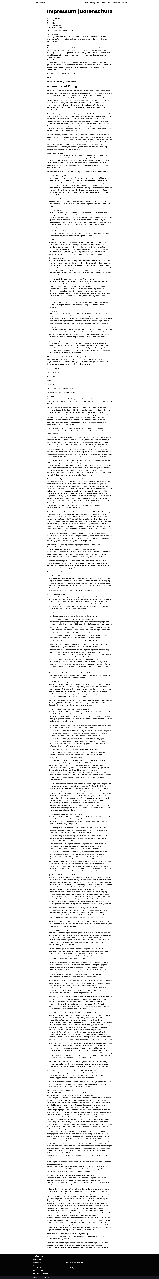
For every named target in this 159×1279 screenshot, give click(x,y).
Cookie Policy (69, 1268)
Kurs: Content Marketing (41, 1274)
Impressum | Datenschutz (74, 1262)
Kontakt (124, 3)
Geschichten (115, 3)
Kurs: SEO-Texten (38, 1271)
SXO (34, 1265)
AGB (66, 1265)
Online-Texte (37, 1260)
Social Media (37, 1268)
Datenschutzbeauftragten (59, 1245)
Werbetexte (37, 1262)
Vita (108, 3)
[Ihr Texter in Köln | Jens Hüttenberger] (39, 2)
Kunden (103, 3)
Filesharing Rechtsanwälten (83, 1247)
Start (86, 3)
